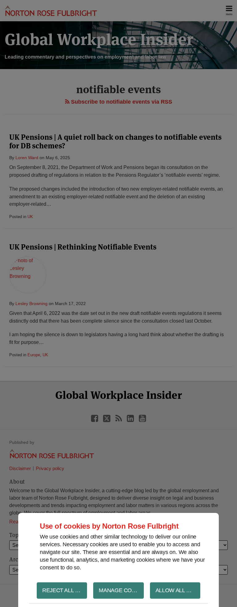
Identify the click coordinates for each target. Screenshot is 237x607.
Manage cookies (121, 590)
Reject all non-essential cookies (64, 590)
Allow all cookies (178, 590)
